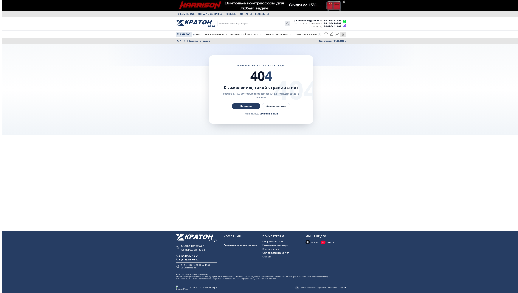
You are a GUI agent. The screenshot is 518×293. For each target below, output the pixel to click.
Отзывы (231, 13)
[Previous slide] (194, 34)
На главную (246, 106)
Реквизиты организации (275, 245)
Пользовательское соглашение (240, 245)
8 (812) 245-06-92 (332, 23)
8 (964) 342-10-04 (332, 26)
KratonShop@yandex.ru (309, 20)
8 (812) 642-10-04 (332, 20)
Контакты (246, 13)
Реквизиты (262, 13)
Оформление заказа (273, 241)
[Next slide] (319, 34)
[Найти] (287, 23)
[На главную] (195, 23)
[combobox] (254, 23)
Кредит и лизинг (271, 249)
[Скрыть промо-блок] (344, 2)
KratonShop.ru (211, 287)
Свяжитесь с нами (269, 113)
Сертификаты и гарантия (275, 252)
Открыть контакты (276, 106)
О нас (227, 241)
